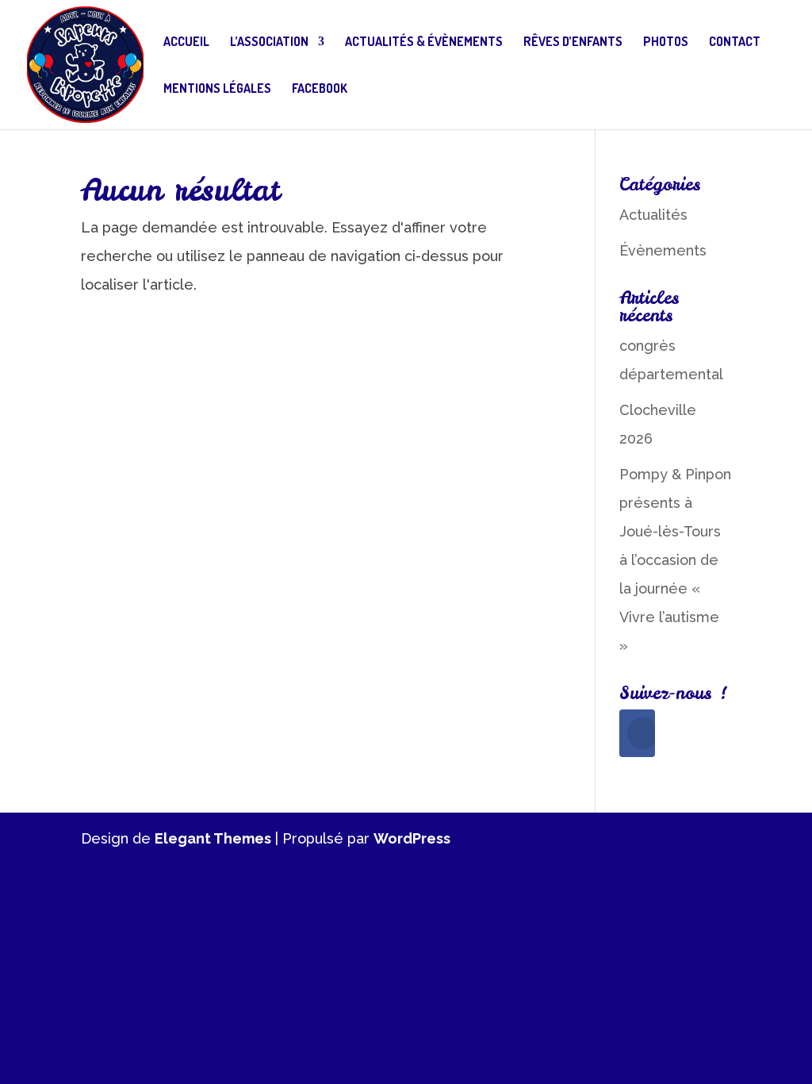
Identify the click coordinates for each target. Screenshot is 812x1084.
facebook (319, 89)
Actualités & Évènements (424, 42)
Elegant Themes (213, 838)
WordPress (411, 838)
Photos (665, 42)
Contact (734, 42)
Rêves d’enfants (572, 42)
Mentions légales (217, 89)
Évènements (663, 250)
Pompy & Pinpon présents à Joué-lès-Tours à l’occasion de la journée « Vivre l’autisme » (675, 560)
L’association (269, 42)
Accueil (186, 42)
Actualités (653, 214)
